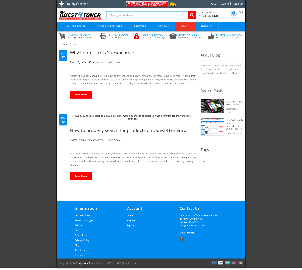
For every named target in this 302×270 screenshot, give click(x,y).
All (202, 160)
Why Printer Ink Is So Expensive (102, 52)
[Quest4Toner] (80, 14)
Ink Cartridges (82, 215)
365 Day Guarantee (118, 36)
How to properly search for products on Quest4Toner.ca (128, 130)
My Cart (131, 225)
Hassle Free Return (190, 36)
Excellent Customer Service (230, 36)
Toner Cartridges (84, 220)
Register (132, 220)
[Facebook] (182, 239)
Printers (79, 225)
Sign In (130, 215)
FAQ (77, 230)
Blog (77, 245)
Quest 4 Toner (87, 263)
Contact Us (81, 235)
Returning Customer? (153, 36)
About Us (80, 250)
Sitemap (79, 254)
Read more (81, 94)
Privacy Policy (82, 240)
